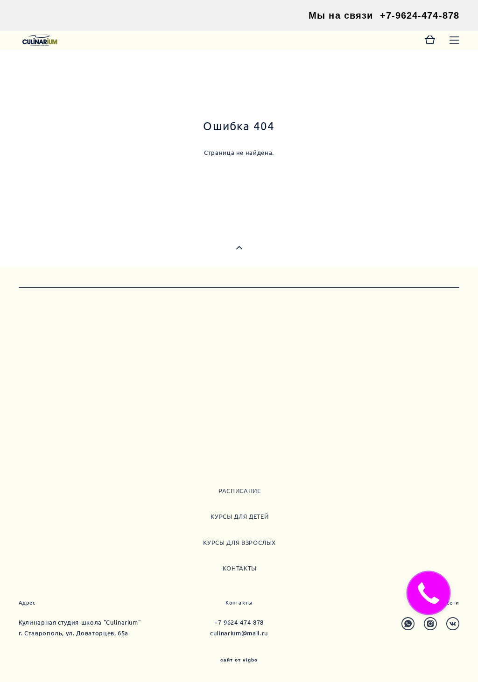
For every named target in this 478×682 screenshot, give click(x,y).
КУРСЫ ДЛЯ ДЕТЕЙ (239, 516)
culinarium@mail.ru (239, 633)
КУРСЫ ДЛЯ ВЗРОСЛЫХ (239, 542)
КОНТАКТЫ (240, 568)
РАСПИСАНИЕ (239, 490)
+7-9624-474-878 (420, 15)
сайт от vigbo (239, 660)
